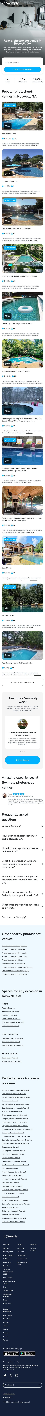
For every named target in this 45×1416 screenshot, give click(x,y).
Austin (5, 1329)
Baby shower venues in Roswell (14, 1094)
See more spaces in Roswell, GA (22, 682)
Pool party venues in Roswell (13, 1193)
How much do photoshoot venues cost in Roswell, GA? (19, 837)
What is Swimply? (11, 826)
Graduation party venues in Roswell (15, 1165)
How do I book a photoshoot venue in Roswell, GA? (20, 850)
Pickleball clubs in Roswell (12, 1186)
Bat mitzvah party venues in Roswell (15, 1108)
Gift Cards (6, 1259)
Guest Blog (7, 1262)
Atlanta (5, 1326)
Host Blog (6, 1266)
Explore (5, 1300)
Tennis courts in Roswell (11, 1042)
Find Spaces (23, 760)
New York (6, 1319)
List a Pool (20, 1248)
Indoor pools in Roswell (11, 1011)
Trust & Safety (8, 1291)
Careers (6, 1248)
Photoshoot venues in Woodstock (14, 974)
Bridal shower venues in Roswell (14, 1115)
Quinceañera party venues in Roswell (16, 1204)
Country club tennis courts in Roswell (16, 1136)
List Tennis (20, 1252)
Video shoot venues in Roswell (13, 1222)
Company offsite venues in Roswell (15, 1119)
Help (4, 1287)
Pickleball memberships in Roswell (15, 1190)
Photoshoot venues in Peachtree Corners (17, 967)
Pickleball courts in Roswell (12, 1038)
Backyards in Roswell (10, 1058)
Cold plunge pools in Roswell (13, 1022)
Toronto (6, 1340)
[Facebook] (5, 1375)
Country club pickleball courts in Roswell (17, 1129)
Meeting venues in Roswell (12, 1175)
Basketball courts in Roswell (13, 1045)
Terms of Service (9, 1394)
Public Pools (7, 1304)
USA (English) (9, 1385)
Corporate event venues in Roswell (15, 1126)
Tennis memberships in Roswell (14, 1218)
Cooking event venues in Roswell (14, 1122)
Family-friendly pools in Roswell (14, 1161)
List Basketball (22, 1259)
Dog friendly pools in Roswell (13, 1154)
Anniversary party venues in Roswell (15, 1090)
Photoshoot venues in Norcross (13, 964)
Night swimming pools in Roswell (14, 1179)
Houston (6, 1333)
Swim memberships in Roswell (13, 1211)
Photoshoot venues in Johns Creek (14, 956)
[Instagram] (17, 1375)
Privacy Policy (7, 1397)
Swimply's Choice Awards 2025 (8, 1271)
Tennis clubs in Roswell (11, 1215)
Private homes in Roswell (11, 1061)
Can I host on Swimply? (14, 917)
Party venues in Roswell (11, 1183)
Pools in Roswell (8, 1008)
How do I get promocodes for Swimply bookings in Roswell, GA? (20, 894)
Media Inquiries (8, 1255)
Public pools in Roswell (10, 1026)
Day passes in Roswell (10, 1147)
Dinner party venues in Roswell (13, 1151)
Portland (6, 1322)
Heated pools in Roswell (11, 1019)
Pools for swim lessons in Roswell (15, 1200)
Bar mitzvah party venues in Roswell (15, 1104)
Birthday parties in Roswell (12, 1111)
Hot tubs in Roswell (9, 1015)
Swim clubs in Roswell (10, 1207)
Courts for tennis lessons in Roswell (15, 1143)
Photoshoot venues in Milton (12, 960)
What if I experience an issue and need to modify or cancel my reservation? (19, 864)
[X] (11, 1375)
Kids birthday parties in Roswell (14, 1172)
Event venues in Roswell (11, 1158)
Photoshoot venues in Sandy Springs (15, 971)
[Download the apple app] (11, 1353)
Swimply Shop (8, 1252)
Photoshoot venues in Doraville (13, 949)
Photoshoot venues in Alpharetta (14, 946)
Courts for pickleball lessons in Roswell (17, 1140)
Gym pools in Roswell (10, 1168)
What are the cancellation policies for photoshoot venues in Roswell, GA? (20, 879)
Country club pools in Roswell (13, 1133)
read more (34, 146)
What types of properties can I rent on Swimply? (20, 906)
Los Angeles (7, 1315)
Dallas (5, 1336)
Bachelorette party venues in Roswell (16, 1097)
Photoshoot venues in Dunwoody (14, 953)
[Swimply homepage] (22, 3)
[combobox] (22, 62)
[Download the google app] (27, 1353)
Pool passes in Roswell (10, 1197)
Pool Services (7, 1278)
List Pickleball (21, 1255)
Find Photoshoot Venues (23, 69)
